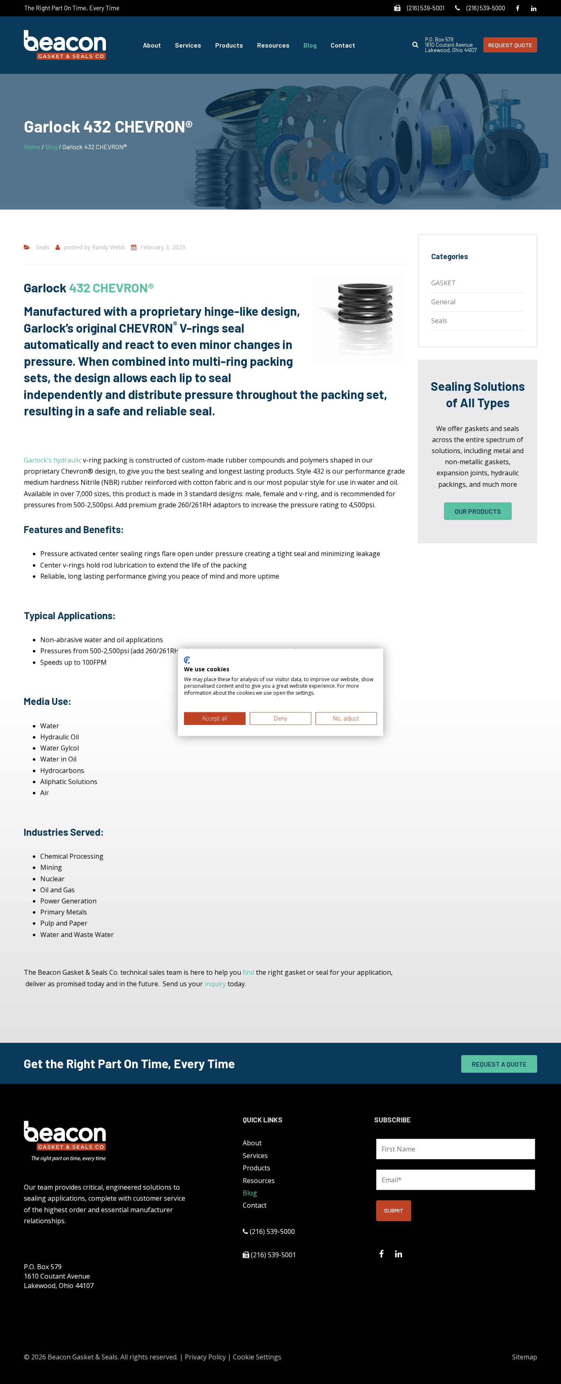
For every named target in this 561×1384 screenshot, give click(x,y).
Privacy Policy (205, 1356)
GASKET (443, 282)
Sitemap (524, 1356)
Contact (343, 45)
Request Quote (510, 44)
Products (229, 45)
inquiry (215, 983)
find (248, 972)
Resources (273, 45)
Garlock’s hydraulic (52, 460)
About (152, 45)
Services (188, 45)
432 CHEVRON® (110, 287)
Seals (43, 247)
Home (32, 146)
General (443, 301)
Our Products (478, 511)
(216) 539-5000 (486, 7)
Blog (310, 45)
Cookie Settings (257, 1356)
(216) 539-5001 (425, 7)
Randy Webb (108, 247)
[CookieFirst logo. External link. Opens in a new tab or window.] (187, 659)
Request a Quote (499, 1064)
